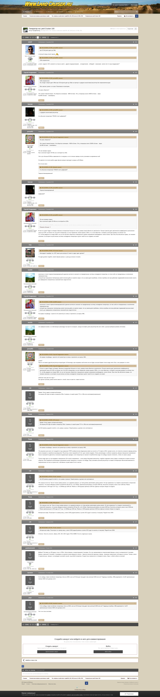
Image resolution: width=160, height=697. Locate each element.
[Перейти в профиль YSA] (30, 252)
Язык (23, 684)
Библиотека (79, 11)
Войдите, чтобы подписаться (119, 28)
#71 (136, 348)
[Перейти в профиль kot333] (30, 277)
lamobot (30, 573)
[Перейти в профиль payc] (30, 605)
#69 (136, 296)
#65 (136, 182)
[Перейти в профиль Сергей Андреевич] (30, 80)
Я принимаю (130, 694)
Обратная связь (52, 684)
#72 (136, 388)
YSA (30, 245)
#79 (136, 572)
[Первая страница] (23, 37)
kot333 (30, 270)
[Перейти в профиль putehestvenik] (30, 555)
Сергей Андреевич (30, 72)
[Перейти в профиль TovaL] (30, 422)
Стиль (28, 684)
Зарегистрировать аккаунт (52, 651)
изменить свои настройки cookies (75, 695)
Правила (119, 16)
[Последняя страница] (48, 37)
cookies (48, 695)
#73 (136, 414)
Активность (39, 11)
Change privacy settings (80, 689)
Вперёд (44, 37)
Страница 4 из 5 (54, 37)
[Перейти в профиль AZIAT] (30, 49)
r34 (30, 388)
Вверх (41, 68)
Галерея (60, 11)
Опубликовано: (46, 42)
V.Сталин (55, 250)
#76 (136, 497)
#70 (136, 322)
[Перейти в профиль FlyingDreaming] (25, 30)
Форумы (27, 11)
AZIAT (30, 42)
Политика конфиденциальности (39, 684)
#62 (136, 72)
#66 (136, 209)
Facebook (136, 16)
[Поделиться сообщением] (133, 42)
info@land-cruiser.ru (133, 682)
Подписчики (130, 28)
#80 (136, 597)
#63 (136, 104)
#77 (136, 522)
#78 (136, 548)
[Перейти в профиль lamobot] (30, 580)
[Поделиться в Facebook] (23, 666)
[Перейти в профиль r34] (30, 396)
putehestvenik (30, 548)
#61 (136, 42)
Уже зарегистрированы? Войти (120, 5)
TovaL (30, 414)
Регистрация (134, 5)
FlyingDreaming (36, 30)
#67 (136, 245)
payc (30, 597)
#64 (136, 131)
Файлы (70, 11)
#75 (136, 470)
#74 (136, 439)
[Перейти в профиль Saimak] (30, 112)
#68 (136, 270)
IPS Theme (24, 682)
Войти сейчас (108, 651)
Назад (27, 37)
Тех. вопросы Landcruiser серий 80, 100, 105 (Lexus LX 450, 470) (66, 30)
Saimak (30, 104)
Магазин (50, 11)
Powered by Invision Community (131, 684)
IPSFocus (30, 682)
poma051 (55, 47)
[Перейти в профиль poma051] (30, 139)
